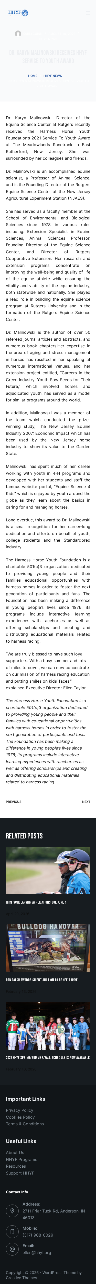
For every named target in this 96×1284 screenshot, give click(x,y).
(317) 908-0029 (38, 1235)
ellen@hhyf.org (37, 1252)
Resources (16, 1166)
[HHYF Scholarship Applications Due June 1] (48, 871)
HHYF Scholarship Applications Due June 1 (36, 902)
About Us (15, 1152)
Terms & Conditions (25, 1123)
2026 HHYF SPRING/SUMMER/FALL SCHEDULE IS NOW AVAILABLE (48, 1057)
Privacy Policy (19, 1110)
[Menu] (88, 13)
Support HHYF (20, 1173)
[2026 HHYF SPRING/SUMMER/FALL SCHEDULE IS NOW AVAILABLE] (48, 1026)
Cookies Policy (20, 1117)
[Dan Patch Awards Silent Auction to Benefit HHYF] (48, 948)
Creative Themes (21, 1277)
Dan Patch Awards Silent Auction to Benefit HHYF (42, 980)
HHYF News (48, 39)
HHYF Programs (21, 1159)
